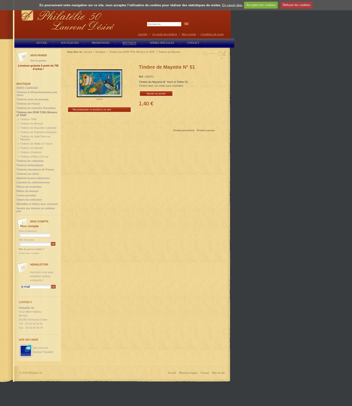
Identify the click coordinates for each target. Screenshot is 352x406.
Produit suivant (206, 130)
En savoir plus (232, 5)
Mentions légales (188, 372)
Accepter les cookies (261, 5)
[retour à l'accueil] (68, 19)
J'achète (143, 34)
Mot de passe (26, 239)
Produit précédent (183, 130)
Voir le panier (38, 60)
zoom (99, 99)
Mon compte (189, 34)
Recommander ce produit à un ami (92, 109)
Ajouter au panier (156, 93)
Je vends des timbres (164, 34)
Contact (205, 372)
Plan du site (218, 372)
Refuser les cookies (296, 5)
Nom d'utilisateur (28, 231)
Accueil (172, 372)
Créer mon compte (29, 253)
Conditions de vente (212, 34)
